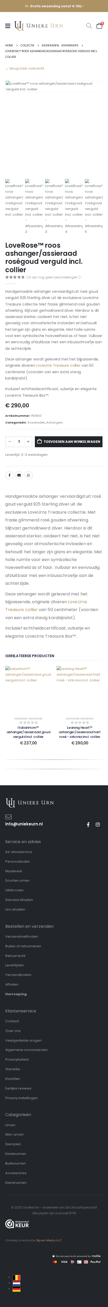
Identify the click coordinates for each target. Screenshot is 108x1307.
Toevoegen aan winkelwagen (72, 441)
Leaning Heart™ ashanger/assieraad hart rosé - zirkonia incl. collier (80, 732)
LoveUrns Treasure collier (58, 365)
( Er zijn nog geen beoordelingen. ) (53, 277)
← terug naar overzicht (24, 68)
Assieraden (36, 422)
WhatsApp (28, 475)
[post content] (28, 689)
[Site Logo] (38, 25)
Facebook (9, 475)
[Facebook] (88, 825)
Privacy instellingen (21, 1098)
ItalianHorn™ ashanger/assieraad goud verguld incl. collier (28, 732)
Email (19, 475)
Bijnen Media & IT (49, 1240)
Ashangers (54, 422)
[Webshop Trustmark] (17, 1223)
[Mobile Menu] (9, 25)
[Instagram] (98, 825)
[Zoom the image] (29, 800)
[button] (89, 26)
